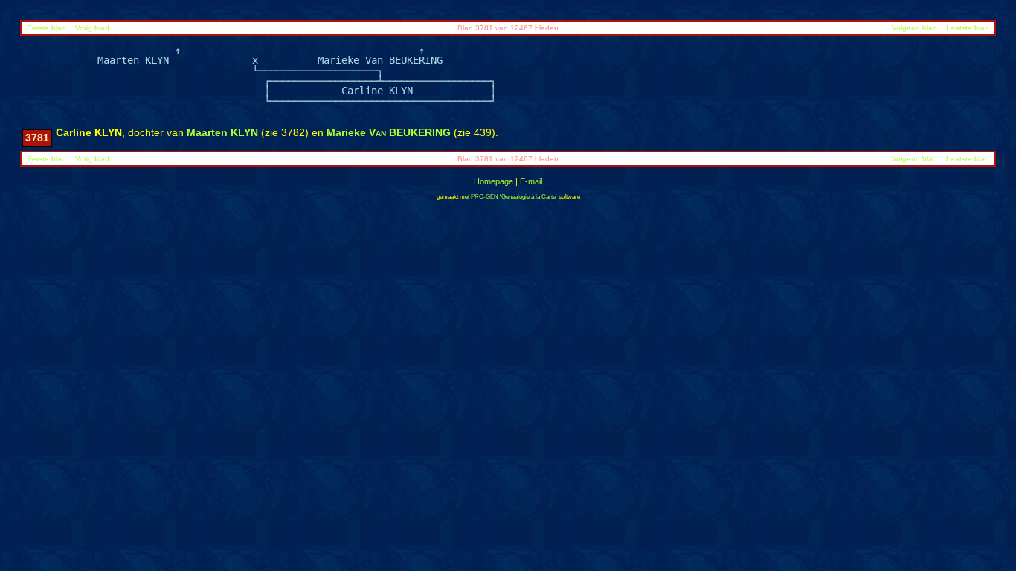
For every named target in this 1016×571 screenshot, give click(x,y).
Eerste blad (46, 28)
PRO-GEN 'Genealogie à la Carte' (514, 196)
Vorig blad (92, 28)
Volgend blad (914, 28)
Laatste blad (967, 28)
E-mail (531, 181)
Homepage (493, 181)
